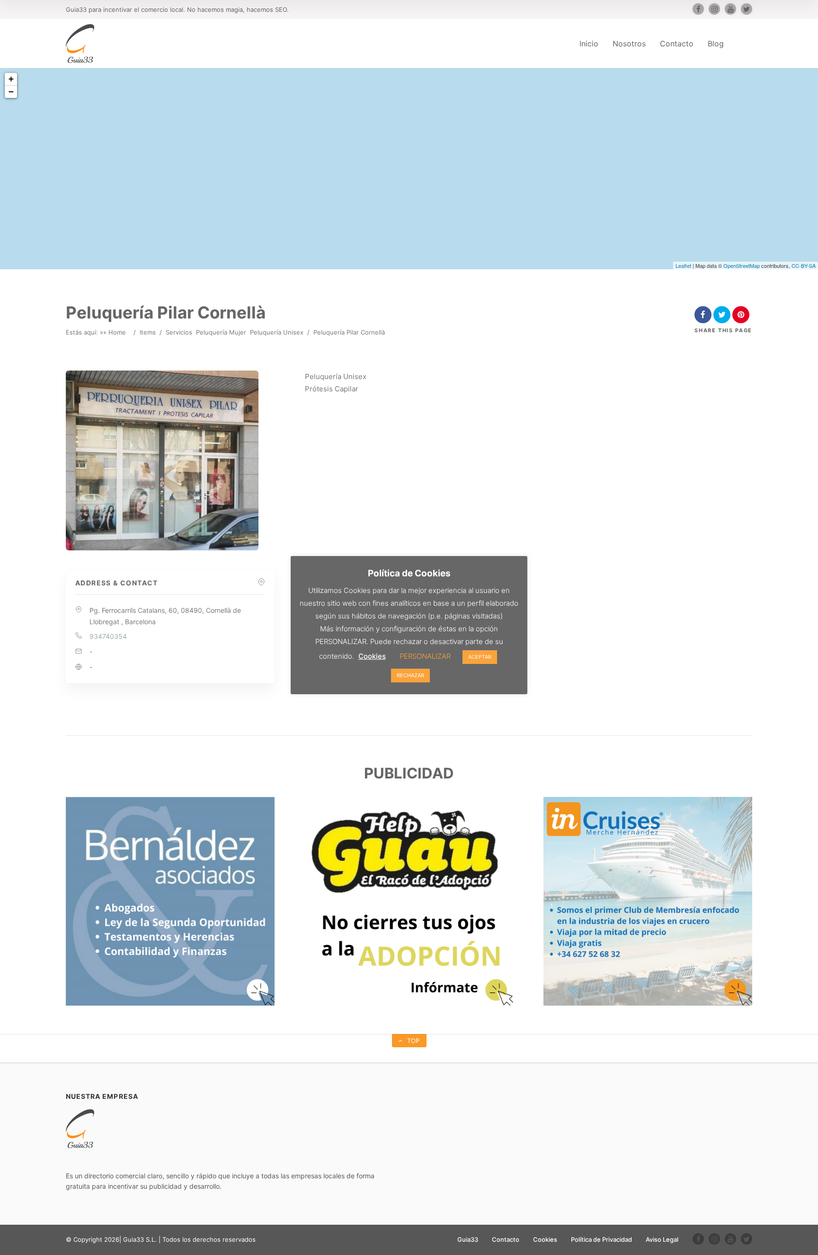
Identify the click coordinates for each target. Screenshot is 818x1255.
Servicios (179, 332)
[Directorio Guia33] (80, 43)
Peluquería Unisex (276, 332)
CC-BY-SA (803, 265)
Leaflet (683, 265)
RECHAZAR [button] (410, 675)
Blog (716, 43)
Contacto (677, 43)
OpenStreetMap (741, 265)
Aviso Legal (662, 1239)
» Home (114, 332)
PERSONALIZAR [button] (425, 656)
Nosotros (629, 43)
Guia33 (467, 1239)
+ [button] (11, 79)
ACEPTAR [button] (479, 657)
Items (148, 332)
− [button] (11, 92)
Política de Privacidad (601, 1239)
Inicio (588, 43)
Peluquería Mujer (221, 332)
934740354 (108, 636)
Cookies (545, 1239)
